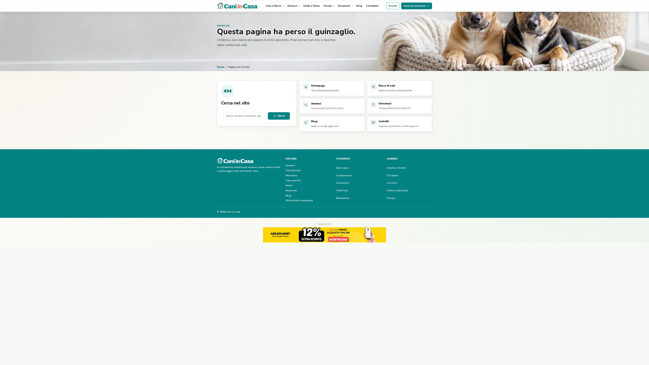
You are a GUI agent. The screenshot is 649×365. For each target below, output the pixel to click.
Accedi (393, 5)
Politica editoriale (397, 190)
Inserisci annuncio (415, 5)
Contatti (392, 183)
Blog (288, 195)
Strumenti (344, 5)
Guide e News (311, 5)
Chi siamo (392, 175)
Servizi (328, 5)
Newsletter (342, 198)
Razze (289, 185)
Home (220, 67)
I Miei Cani (342, 190)
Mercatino (291, 175)
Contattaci (372, 5)
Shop (359, 5)
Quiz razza (342, 167)
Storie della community (299, 200)
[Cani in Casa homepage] (237, 6)
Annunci (292, 5)
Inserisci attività (396, 167)
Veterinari (291, 190)
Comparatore (344, 175)
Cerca (281, 115)
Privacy (391, 198)
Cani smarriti (293, 180)
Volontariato (293, 170)
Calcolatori (342, 183)
